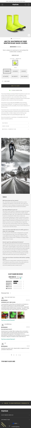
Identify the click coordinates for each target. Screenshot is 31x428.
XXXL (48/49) (24, 76)
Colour (15, 58)
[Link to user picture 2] (13, 315)
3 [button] (16, 355)
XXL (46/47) (14, 76)
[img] (4, 300)
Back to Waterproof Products (16, 403)
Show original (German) (9, 339)
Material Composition (9, 129)
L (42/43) (23, 71)
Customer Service (7, 415)
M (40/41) (15, 71)
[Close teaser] (9, 426)
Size (15, 67)
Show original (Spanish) (9, 320)
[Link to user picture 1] (5, 315)
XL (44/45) (5, 76)
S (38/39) (7, 71)
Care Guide (5, 126)
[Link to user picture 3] (21, 315)
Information (5, 419)
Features (5, 123)
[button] (13, 46)
